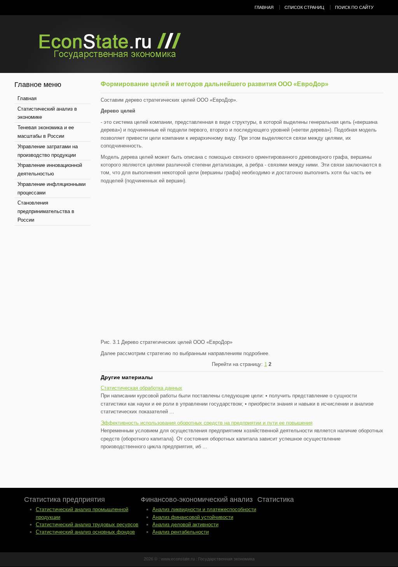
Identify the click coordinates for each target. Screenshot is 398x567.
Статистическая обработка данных (141, 388)
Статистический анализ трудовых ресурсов (87, 524)
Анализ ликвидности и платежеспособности (204, 509)
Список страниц (304, 7)
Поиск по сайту (354, 7)
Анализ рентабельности (180, 532)
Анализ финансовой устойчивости (192, 517)
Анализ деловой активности (185, 524)
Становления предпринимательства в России (45, 211)
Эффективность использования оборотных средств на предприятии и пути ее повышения (206, 423)
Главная (264, 7)
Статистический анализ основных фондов (85, 532)
